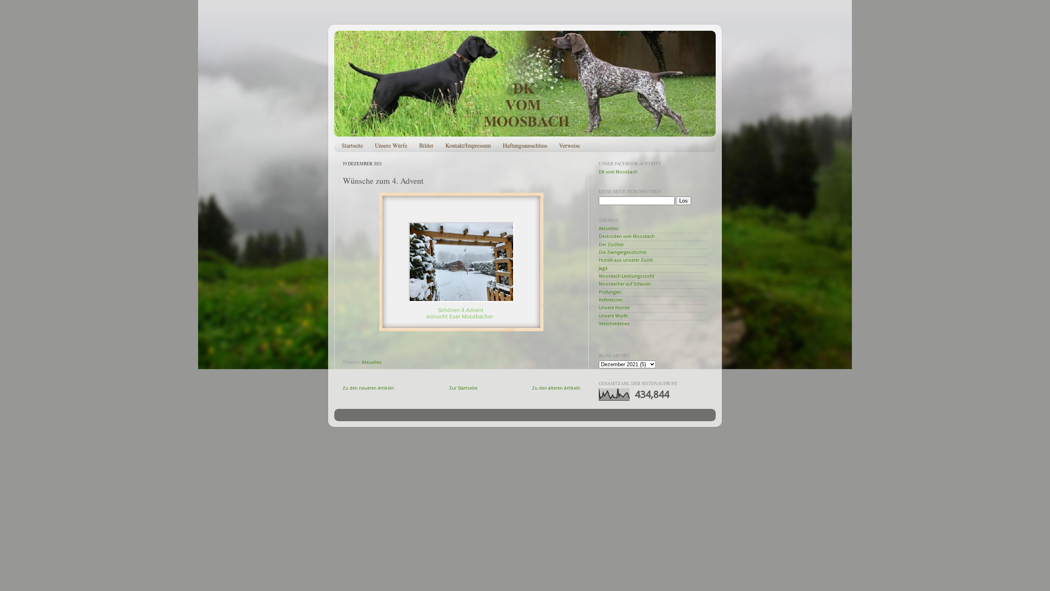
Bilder (426, 145)
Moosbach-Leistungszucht (626, 276)
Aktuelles (371, 362)
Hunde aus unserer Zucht (626, 260)
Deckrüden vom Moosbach (627, 236)
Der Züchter (611, 244)
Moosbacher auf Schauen (625, 284)
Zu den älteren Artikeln (556, 388)
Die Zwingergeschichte (622, 252)
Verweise (569, 145)
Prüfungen (610, 292)
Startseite (352, 145)
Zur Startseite (463, 388)
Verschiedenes (614, 323)
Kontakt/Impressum (468, 145)
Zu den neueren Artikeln (368, 388)
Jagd (603, 268)
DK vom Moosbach (618, 172)
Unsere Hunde (614, 307)
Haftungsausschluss (525, 145)
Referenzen (611, 300)
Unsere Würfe (391, 145)
